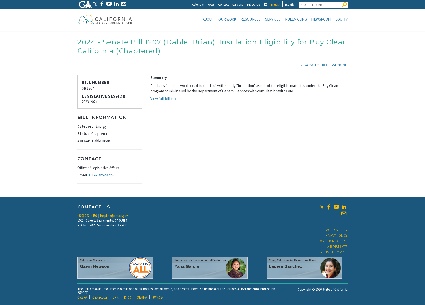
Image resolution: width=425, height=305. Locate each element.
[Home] (105, 19)
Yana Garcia (186, 266)
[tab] (266, 4)
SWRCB (157, 297)
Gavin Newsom (95, 266)
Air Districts (337, 247)
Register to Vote (334, 252)
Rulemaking (296, 19)
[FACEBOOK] (101, 3)
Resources (251, 19)
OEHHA (142, 297)
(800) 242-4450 (87, 216)
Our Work (227, 19)
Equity (341, 19)
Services (273, 19)
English (276, 4)
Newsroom (321, 19)
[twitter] (321, 207)
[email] (344, 213)
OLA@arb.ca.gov (101, 175)
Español (289, 4)
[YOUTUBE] (109, 3)
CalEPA (82, 297)
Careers (237, 4)
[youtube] (336, 207)
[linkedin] (344, 207)
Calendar (198, 4)
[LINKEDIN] (116, 3)
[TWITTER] (95, 3)
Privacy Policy (336, 235)
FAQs (211, 4)
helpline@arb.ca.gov (114, 216)
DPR (115, 297)
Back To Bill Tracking (325, 65)
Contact (223, 4)
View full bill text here (168, 98)
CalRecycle (99, 297)
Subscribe (253, 4)
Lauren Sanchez (285, 266)
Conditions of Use (333, 241)
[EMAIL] (123, 3)
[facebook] (329, 207)
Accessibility (337, 230)
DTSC (128, 297)
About (208, 19)
